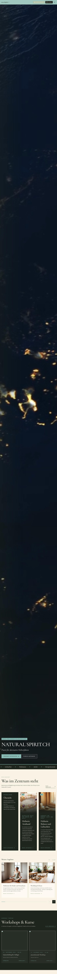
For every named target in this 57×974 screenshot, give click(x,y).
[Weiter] (54, 901)
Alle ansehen (48, 786)
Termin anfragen (29, 756)
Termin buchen (40, 2)
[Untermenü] (54, 2)
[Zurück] (50, 901)
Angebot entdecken (10, 756)
